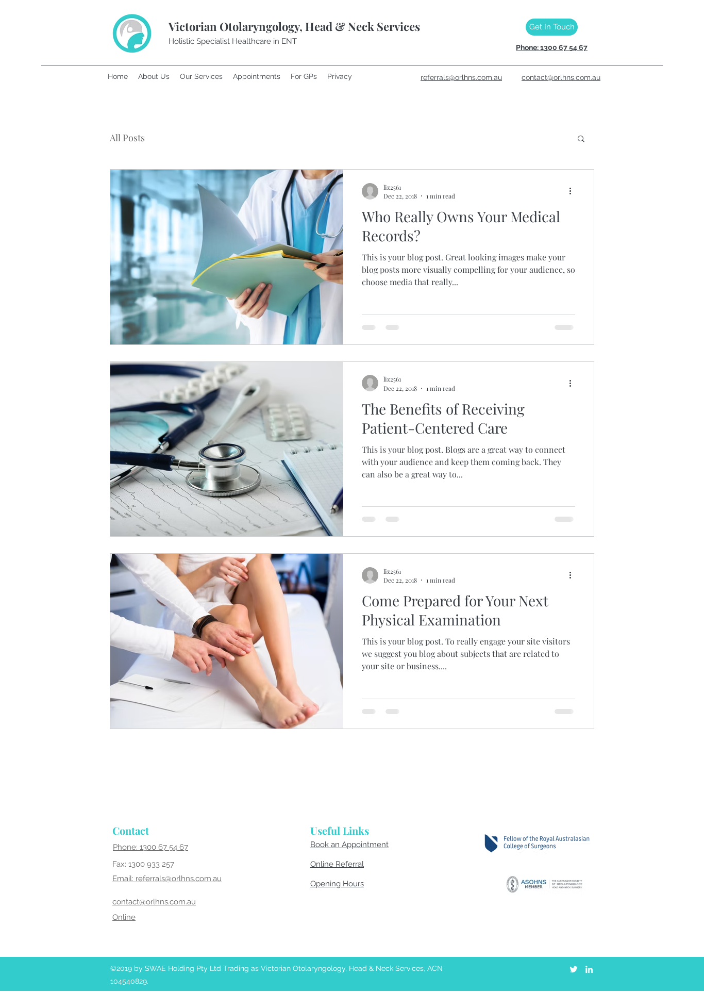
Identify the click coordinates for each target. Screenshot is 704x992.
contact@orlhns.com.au (154, 901)
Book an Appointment (349, 844)
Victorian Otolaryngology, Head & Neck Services (294, 26)
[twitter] (573, 969)
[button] (581, 139)
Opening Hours (337, 883)
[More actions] (573, 191)
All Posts (127, 137)
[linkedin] (589, 969)
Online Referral (337, 864)
